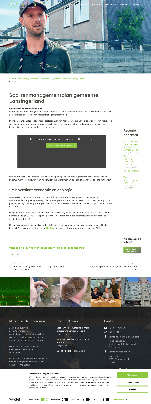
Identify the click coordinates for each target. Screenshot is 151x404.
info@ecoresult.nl (117, 327)
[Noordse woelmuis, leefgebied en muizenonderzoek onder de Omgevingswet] (75, 292)
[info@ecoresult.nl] (106, 328)
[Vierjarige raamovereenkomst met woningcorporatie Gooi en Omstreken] (106, 292)
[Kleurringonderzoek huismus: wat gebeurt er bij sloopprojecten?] (45, 292)
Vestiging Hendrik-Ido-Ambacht (124, 336)
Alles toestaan (132, 375)
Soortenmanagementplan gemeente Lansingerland (62, 78)
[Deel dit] (18, 254)
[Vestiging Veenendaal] (106, 352)
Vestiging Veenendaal (119, 351)
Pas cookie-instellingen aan (62, 145)
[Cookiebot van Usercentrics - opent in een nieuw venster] (14, 399)
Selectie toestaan (132, 382)
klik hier (50, 228)
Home (11, 78)
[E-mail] (12, 254)
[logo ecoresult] (22, 4)
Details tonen (119, 400)
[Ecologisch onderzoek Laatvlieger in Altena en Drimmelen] (15, 292)
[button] (89, 4)
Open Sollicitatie (131, 170)
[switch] (65, 399)
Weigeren (132, 389)
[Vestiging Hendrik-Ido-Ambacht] (106, 337)
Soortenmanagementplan (27, 78)
